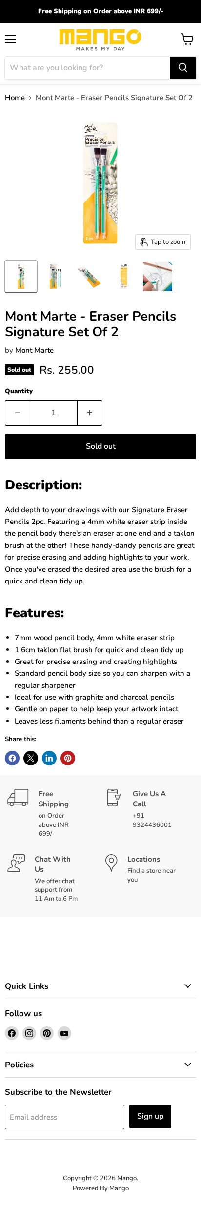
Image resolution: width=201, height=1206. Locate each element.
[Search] (183, 68)
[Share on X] (30, 758)
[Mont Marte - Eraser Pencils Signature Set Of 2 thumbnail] (21, 276)
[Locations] (149, 879)
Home (15, 98)
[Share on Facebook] (12, 758)
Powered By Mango (101, 1188)
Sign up (150, 1116)
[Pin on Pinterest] (67, 758)
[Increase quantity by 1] (90, 412)
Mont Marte (34, 350)
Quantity (19, 391)
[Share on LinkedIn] (49, 758)
